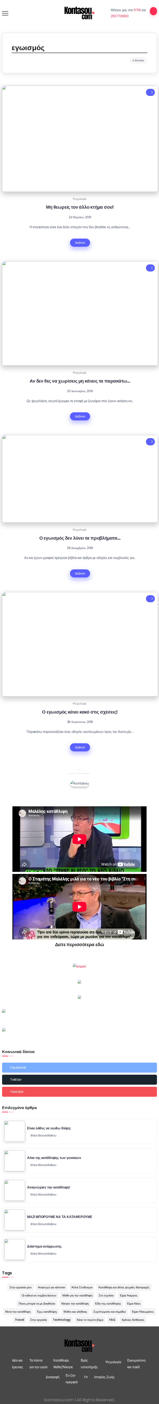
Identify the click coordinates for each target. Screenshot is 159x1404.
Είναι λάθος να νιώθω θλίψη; (49, 1128)
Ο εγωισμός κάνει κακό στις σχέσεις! (80, 712)
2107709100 (120, 16)
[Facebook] (79, 1068)
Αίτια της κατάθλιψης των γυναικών (54, 1157)
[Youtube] (79, 1092)
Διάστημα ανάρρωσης (44, 1246)
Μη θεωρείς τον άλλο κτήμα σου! (80, 207)
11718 (137, 10)
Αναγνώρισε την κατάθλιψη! (48, 1187)
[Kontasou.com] (79, 13)
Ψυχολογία (79, 199)
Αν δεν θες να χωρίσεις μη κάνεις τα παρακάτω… (80, 381)
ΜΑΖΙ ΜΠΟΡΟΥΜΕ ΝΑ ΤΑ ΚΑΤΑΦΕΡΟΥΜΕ (59, 1216)
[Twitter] (79, 1080)
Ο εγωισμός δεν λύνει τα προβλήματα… (80, 538)
